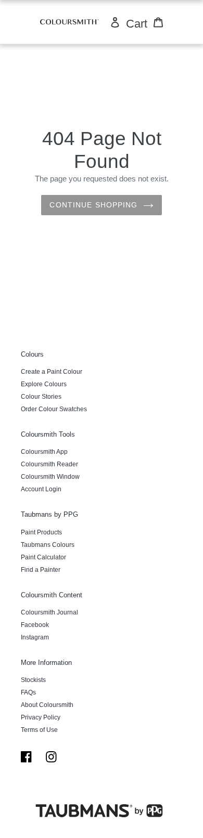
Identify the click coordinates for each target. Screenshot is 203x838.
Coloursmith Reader (49, 464)
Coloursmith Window (50, 476)
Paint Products (41, 532)
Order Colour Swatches (54, 409)
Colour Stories (41, 396)
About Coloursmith (47, 705)
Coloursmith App (44, 451)
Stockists (33, 680)
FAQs (28, 692)
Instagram (35, 637)
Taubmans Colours (47, 544)
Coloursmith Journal (49, 612)
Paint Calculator (43, 557)
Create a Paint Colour (51, 371)
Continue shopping (93, 205)
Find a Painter (40, 569)
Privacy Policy (40, 717)
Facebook (35, 624)
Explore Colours (44, 384)
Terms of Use (39, 730)
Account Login (41, 489)
